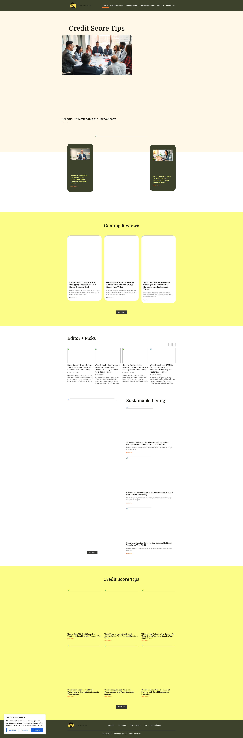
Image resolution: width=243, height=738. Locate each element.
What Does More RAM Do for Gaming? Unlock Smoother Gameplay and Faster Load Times (156, 285)
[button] (174, 344)
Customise (12, 730)
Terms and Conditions (152, 725)
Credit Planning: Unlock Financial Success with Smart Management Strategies (155, 692)
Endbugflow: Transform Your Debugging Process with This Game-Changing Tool (82, 284)
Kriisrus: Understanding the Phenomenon (89, 119)
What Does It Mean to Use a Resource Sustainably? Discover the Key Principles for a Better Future (80, 368)
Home (105, 5)
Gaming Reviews (132, 5)
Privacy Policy (135, 725)
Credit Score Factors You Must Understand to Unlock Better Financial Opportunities (83, 692)
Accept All (37, 730)
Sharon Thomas (101, 372)
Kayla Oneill (72, 374)
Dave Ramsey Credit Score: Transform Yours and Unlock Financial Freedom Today (78, 180)
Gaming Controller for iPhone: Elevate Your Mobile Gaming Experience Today (120, 284)
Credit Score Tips (116, 5)
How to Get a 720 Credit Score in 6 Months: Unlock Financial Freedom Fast (84, 635)
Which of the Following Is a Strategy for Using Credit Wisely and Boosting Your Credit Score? (157, 636)
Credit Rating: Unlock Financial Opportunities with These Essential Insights (119, 692)
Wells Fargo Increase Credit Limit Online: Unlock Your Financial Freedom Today (121, 636)
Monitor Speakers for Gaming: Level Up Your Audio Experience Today (161, 367)
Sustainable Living (148, 5)
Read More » (65, 122)
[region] (25, 724)
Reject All (25, 730)
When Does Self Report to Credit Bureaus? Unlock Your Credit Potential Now (162, 180)
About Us (160, 5)
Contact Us (170, 5)
